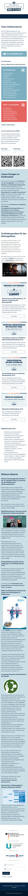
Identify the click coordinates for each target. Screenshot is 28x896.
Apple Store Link (5, 150)
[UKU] (14, 846)
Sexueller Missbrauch (9, 86)
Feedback (23, 885)
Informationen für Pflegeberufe (11, 84)
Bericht (8, 630)
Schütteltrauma (7, 108)
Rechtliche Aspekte (8, 73)
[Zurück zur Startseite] (14, 6)
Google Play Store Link (18, 151)
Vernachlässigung (8, 110)
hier (14, 508)
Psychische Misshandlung (10, 112)
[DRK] (14, 855)
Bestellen (14, 887)
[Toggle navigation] (2, 16)
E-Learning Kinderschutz (10, 452)
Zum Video (14, 316)
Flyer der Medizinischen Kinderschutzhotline (13, 64)
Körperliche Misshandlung (10, 113)
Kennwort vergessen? (7, 876)
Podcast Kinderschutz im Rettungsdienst (15, 454)
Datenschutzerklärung (8, 885)
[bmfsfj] (14, 836)
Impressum (17, 885)
